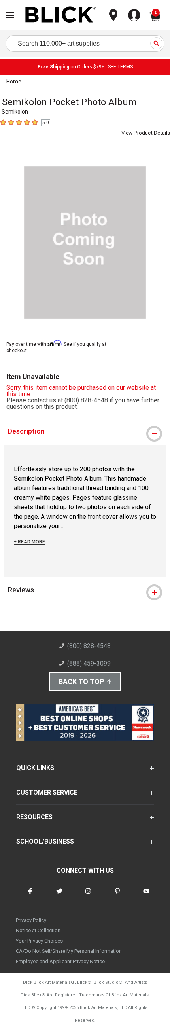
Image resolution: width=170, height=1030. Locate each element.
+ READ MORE (29, 541)
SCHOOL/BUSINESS (45, 841)
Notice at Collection (38, 930)
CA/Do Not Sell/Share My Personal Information (69, 951)
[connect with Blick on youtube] (146, 896)
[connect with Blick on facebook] (30, 896)
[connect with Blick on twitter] (59, 896)
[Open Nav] (10, 15)
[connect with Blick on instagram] (88, 896)
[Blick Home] (60, 15)
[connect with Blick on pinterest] (117, 896)
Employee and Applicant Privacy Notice (60, 961)
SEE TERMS (120, 67)
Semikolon (15, 111)
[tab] (85, 431)
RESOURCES (34, 817)
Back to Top (81, 681)
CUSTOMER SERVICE (46, 792)
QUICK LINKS (35, 768)
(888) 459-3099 (89, 663)
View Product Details (145, 133)
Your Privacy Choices (39, 941)
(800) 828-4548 (89, 646)
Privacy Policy (31, 920)
